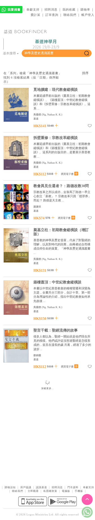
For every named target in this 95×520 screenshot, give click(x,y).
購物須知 (10, 487)
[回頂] (87, 499)
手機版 (79, 491)
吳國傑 (37, 114)
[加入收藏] (90, 126)
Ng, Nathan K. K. (52, 114)
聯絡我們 (69, 15)
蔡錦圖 (37, 355)
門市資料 (72, 487)
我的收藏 (68, 9)
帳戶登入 (87, 15)
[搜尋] (87, 53)
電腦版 (66, 491)
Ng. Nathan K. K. (52, 307)
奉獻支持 (33, 9)
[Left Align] (76, 174)
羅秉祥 (37, 206)
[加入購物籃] (56, 125)
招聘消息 (51, 9)
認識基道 (41, 487)
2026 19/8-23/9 (46, 44)
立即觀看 (33, 491)
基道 (36, 118)
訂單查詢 (51, 15)
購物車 (85, 9)
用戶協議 (25, 487)
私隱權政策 (50, 491)
